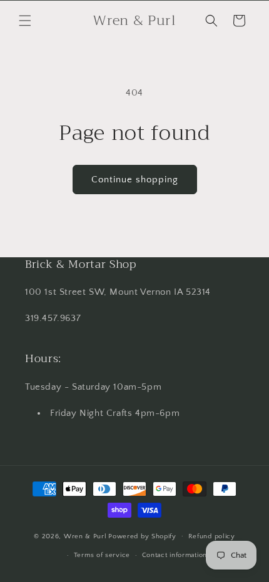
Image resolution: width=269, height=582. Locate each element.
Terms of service (102, 555)
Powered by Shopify (142, 536)
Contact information (174, 555)
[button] (25, 20)
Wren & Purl (85, 536)
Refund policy (211, 536)
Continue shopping (134, 179)
